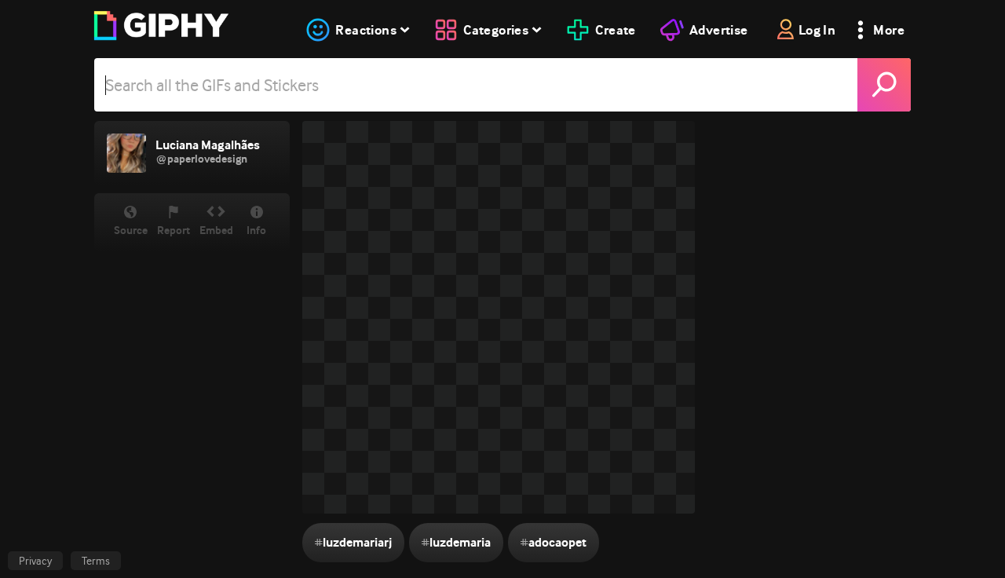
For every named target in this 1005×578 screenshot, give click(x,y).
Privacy (35, 560)
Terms (96, 560)
